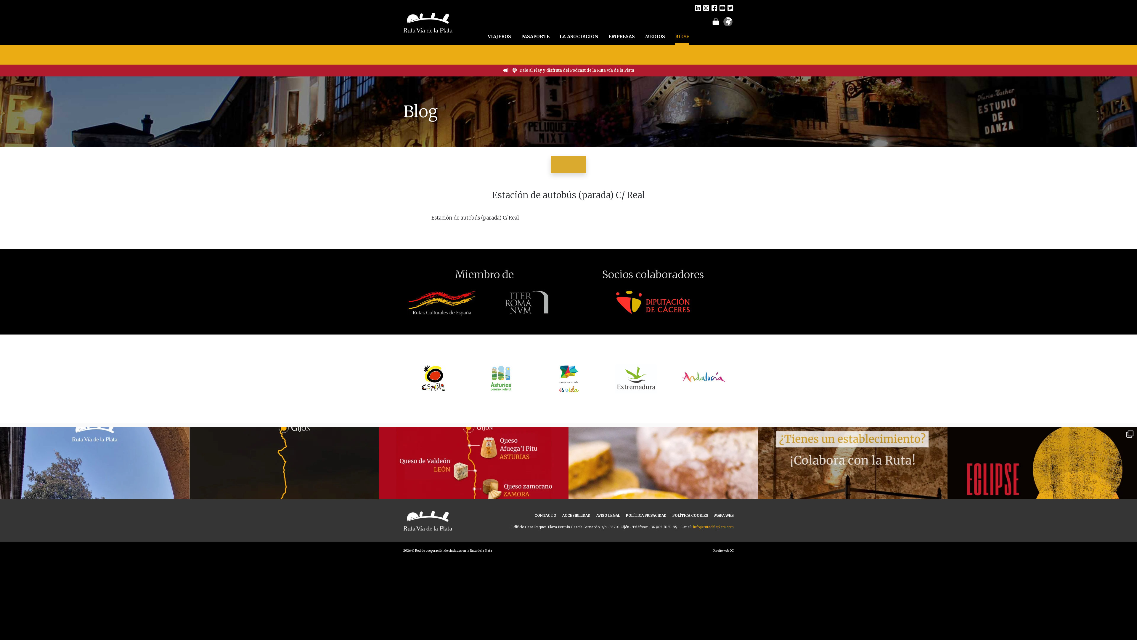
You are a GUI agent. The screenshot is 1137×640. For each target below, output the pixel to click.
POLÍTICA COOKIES (690, 515)
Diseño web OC (723, 551)
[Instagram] (706, 7)
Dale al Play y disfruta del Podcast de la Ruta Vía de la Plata (576, 70)
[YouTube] (722, 7)
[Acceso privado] (715, 21)
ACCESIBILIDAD (576, 515)
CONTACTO (545, 515)
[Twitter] (730, 7)
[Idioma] (728, 23)
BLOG (682, 36)
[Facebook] (714, 7)
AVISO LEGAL (608, 515)
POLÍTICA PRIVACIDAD (646, 515)
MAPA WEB (724, 515)
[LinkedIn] (698, 7)
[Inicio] (428, 22)
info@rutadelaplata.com (713, 527)
